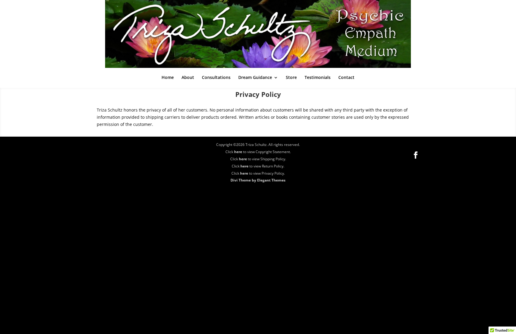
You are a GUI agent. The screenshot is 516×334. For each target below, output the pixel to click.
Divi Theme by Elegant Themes (258, 180)
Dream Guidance (255, 77)
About (188, 77)
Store (291, 77)
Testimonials (318, 77)
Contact (346, 77)
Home (168, 77)
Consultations (216, 77)
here (238, 151)
